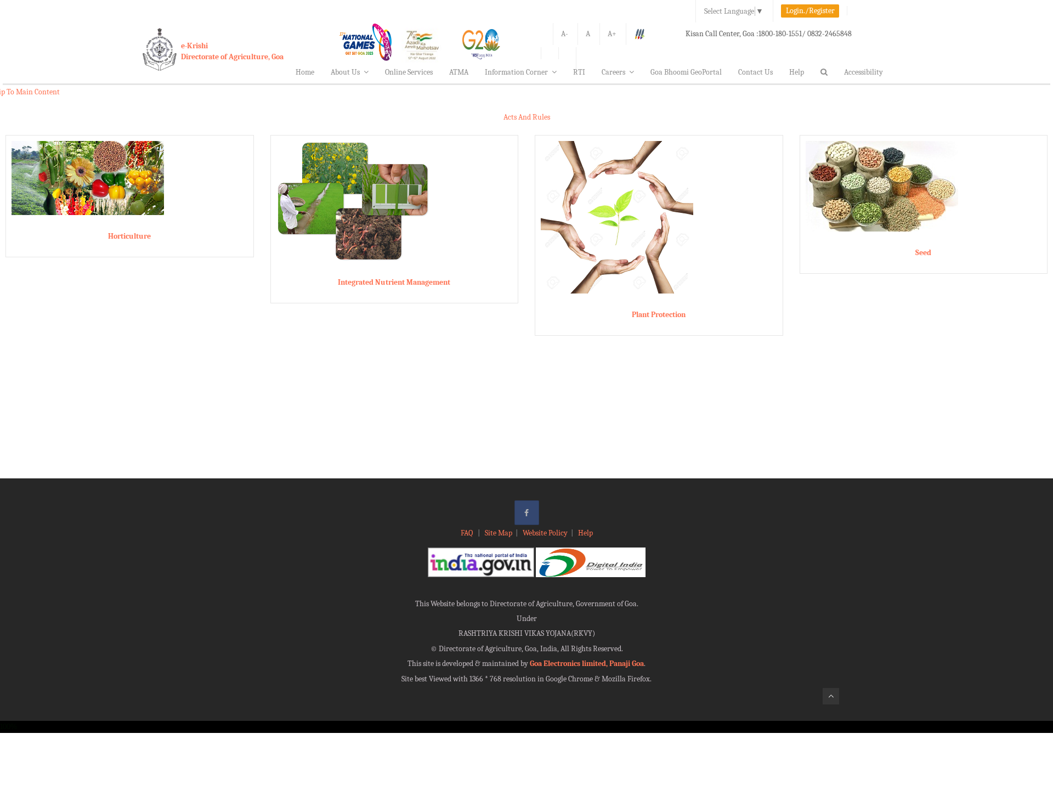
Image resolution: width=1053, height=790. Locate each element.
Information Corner (516, 72)
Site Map (498, 533)
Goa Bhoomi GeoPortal (686, 72)
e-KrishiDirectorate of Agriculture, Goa (232, 51)
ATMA (458, 72)
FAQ (467, 533)
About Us (345, 72)
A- (564, 33)
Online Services (409, 72)
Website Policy (545, 533)
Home (305, 72)
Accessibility (863, 72)
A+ (612, 33)
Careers (613, 72)
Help (796, 72)
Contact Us (755, 72)
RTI (579, 72)
